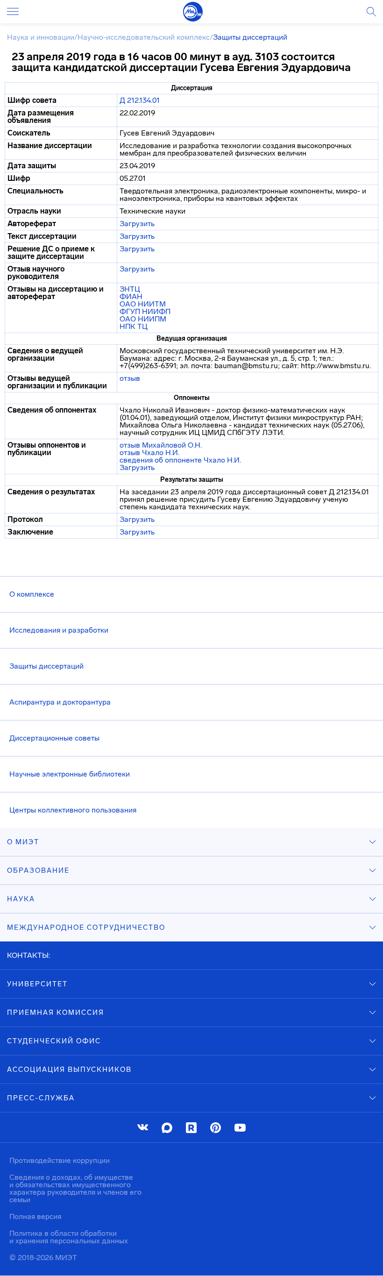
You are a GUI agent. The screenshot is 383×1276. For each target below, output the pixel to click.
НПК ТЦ (134, 326)
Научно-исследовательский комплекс (144, 37)
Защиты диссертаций (46, 666)
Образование (38, 870)
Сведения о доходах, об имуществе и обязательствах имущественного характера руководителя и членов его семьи (75, 1188)
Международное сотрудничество (86, 927)
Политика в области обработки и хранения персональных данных (68, 1237)
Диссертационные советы (54, 738)
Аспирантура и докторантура (60, 702)
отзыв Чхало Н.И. (149, 452)
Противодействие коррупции (59, 1160)
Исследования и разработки (58, 630)
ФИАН (131, 296)
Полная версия (35, 1216)
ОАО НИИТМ (143, 303)
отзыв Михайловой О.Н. (161, 445)
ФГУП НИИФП (145, 311)
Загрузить (137, 223)
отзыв (130, 378)
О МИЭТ (23, 842)
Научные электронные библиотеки (69, 774)
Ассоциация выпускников (69, 1069)
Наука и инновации (40, 37)
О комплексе (31, 594)
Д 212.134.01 (140, 100)
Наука (21, 899)
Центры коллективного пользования (72, 810)
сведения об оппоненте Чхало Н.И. (180, 460)
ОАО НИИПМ (143, 318)
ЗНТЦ (130, 289)
